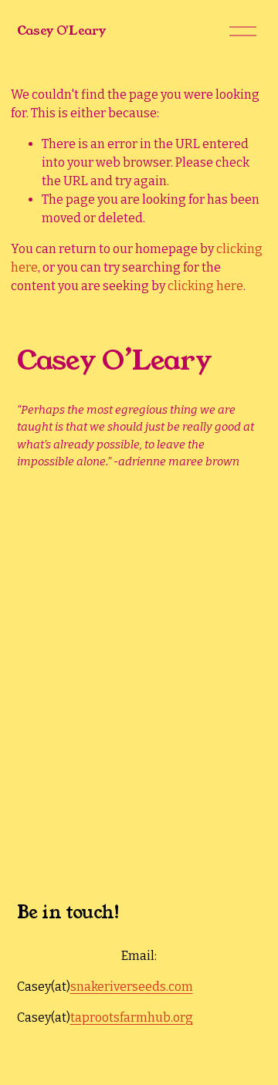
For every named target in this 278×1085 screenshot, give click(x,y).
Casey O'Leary (61, 30)
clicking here (205, 286)
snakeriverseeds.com (131, 986)
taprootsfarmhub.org (131, 1017)
